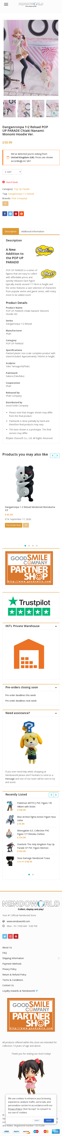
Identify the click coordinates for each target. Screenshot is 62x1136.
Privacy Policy (9, 969)
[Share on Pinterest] (16, 213)
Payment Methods (11, 963)
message (10, 778)
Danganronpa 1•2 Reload (21, 193)
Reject (37, 1120)
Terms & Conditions (12, 979)
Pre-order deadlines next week (21, 700)
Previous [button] (8, 57)
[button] (57, 116)
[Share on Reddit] (21, 213)
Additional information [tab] (32, 231)
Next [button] (54, 57)
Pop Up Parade (22, 189)
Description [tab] (11, 231)
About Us (7, 947)
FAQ (4, 952)
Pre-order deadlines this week (20, 695)
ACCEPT (48, 1120)
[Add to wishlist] (5, 203)
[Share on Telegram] (10, 213)
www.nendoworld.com (18, 921)
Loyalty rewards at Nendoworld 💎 (20, 990)
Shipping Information (13, 958)
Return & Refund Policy (14, 974)
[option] (31, 58)
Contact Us (8, 985)
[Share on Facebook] (4, 213)
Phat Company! (19, 198)
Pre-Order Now (13, 525)
